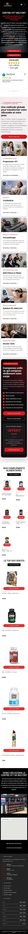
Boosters (17, 492)
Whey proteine (4, 492)
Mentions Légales (8, 894)
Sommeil (12, 628)
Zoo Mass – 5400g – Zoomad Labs (10, 593)
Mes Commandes (8, 890)
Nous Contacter (7, 886)
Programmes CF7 (14, 160)
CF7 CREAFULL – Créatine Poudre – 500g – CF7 (6, 523)
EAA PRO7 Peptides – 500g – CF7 (20, 522)
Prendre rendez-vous (14, 136)
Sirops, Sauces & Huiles (6, 753)
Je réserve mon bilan (14, 449)
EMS (14, 270)
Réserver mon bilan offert (14, 413)
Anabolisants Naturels (6, 628)
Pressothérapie (14, 234)
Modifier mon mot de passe (10, 892)
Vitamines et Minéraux (6, 711)
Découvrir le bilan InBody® (14, 418)
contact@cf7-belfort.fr (12, 874)
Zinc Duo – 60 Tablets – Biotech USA (11, 713)
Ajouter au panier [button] (7, 518)
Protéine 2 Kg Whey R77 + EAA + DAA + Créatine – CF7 (7, 495)
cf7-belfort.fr (10, 879)
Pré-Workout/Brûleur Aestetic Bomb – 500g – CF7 (20, 496)
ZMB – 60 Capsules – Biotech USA (10, 630)
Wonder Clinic (14, 341)
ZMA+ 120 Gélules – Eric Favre (9, 672)
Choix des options (7, 489)
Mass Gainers (4, 591)
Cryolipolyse (14, 198)
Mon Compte (7, 888)
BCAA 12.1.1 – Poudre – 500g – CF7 (7, 550)
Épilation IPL (14, 305)
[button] (21, 4)
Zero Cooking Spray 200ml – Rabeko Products (13, 755)
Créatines (3, 520)
